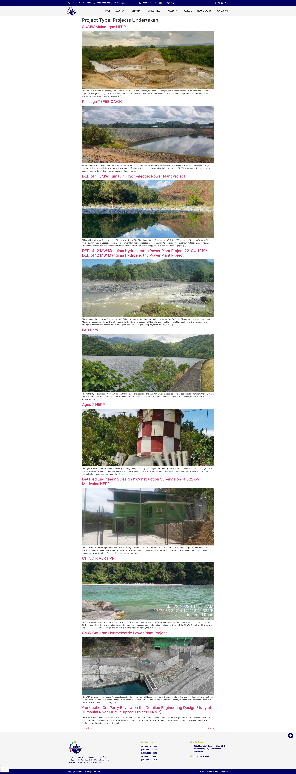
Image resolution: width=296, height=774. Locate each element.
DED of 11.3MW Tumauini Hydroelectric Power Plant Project (133, 176)
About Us (120, 11)
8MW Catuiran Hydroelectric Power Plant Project (124, 633)
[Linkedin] (218, 3)
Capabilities (154, 11)
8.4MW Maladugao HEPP (104, 27)
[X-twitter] (222, 3)
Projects (172, 11)
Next (210, 728)
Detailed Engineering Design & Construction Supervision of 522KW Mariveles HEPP (140, 481)
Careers (188, 11)
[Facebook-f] (215, 3)
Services (136, 11)
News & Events (204, 11)
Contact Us (222, 11)
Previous (87, 728)
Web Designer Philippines (218, 771)
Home (107, 11)
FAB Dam (90, 330)
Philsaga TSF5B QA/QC (102, 101)
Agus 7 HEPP (93, 404)
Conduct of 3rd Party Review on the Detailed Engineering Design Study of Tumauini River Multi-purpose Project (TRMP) (146, 709)
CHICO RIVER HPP (98, 558)
